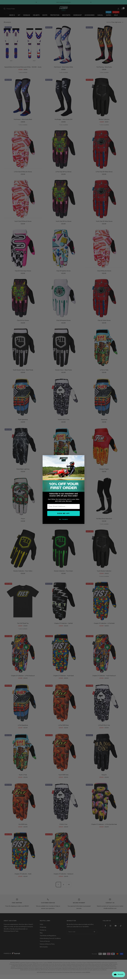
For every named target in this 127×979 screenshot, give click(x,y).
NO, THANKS (63, 519)
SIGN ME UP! (63, 513)
